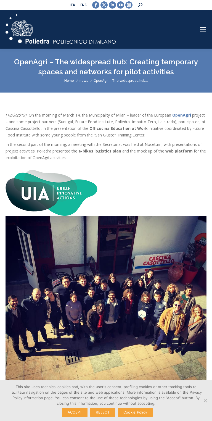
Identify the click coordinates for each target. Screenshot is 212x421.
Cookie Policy (135, 412)
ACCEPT (75, 412)
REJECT (103, 412)
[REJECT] (205, 400)
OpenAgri (181, 115)
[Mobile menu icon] (203, 29)
